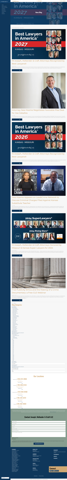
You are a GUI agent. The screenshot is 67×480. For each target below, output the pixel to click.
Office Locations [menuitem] (4, 7)
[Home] (4, 1)
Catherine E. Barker (15, 460)
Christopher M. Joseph (16, 316)
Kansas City (35, 449)
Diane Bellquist (15, 317)
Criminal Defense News (16, 335)
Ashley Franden (15, 310)
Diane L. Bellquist (14, 453)
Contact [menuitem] (3, 12)
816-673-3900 (20, 382)
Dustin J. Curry (14, 461)
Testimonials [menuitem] (4, 11)
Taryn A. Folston (14, 463)
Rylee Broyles (14, 327)
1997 (13, 360)
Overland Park (36, 458)
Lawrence (35, 454)
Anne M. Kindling (15, 308)
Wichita (34, 468)
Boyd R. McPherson (15, 457)
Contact (55, 456)
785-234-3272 (20, 401)
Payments (55, 458)
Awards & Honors (14, 364)
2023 (13, 342)
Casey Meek (14, 314)
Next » (15, 303)
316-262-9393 (40, 1)
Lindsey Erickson (15, 323)
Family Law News (15, 338)
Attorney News (14, 307)
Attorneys (14, 449)
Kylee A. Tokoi (14, 467)
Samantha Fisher (15, 328)
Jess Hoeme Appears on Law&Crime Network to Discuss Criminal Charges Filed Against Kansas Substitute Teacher (35, 200)
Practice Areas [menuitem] (4, 6)
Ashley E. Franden (14, 465)
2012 (13, 352)
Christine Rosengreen (16, 315)
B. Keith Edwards (15, 311)
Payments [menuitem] (3, 13)
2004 (13, 358)
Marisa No (14, 325)
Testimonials (56, 454)
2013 (13, 351)
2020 (13, 345)
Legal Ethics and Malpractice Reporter (18, 332)
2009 (13, 355)
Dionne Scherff (15, 318)
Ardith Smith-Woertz (15, 309)
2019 (13, 346)
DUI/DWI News (15, 337)
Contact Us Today (16, 1)
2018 (13, 347)
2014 (13, 350)
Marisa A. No (14, 468)
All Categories (14, 306)
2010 (13, 354)
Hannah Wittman (15, 320)
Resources (56, 450)
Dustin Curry (14, 319)
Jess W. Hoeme (14, 452)
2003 (13, 359)
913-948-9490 (20, 395)
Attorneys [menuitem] (3, 8)
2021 (13, 344)
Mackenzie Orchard (15, 324)
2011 (13, 353)
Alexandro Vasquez (15, 470)
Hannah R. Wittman (15, 464)
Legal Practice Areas (15, 333)
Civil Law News (15, 334)
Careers (55, 452)
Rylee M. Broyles (14, 456)
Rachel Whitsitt (15, 326)
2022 (13, 343)
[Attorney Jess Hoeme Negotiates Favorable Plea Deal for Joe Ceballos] (39, 90)
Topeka (34, 463)
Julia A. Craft (14, 451)
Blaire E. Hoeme (14, 471)
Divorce (14, 336)
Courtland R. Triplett (15, 469)
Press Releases (14, 331)
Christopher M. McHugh (15, 459)
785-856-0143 (20, 388)
